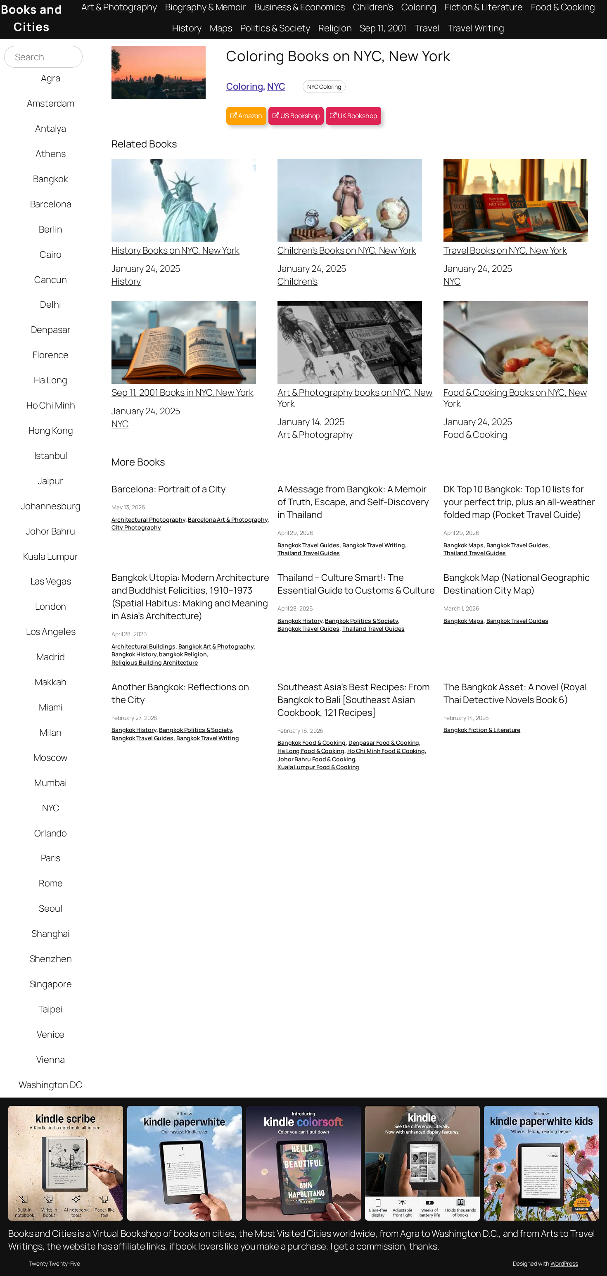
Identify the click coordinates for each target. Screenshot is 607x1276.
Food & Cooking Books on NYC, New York (515, 397)
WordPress (564, 1263)
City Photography (136, 527)
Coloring (244, 86)
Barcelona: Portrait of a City (168, 489)
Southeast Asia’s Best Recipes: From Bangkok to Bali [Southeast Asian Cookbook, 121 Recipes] (353, 700)
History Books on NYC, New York (175, 250)
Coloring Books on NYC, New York (338, 55)
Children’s (297, 281)
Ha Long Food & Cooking (310, 751)
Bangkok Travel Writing (373, 545)
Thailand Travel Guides (308, 553)
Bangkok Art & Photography (216, 646)
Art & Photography (315, 434)
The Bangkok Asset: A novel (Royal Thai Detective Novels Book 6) (515, 693)
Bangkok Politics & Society (361, 621)
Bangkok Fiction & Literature (481, 730)
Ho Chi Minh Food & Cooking (386, 751)
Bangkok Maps (463, 545)
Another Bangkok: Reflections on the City (180, 693)
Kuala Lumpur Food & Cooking (318, 767)
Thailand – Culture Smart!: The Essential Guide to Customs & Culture (356, 583)
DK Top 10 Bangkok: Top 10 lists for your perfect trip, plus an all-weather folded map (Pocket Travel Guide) (519, 502)
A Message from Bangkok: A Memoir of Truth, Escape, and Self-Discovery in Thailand (353, 502)
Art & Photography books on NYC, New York (355, 397)
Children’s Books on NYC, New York (346, 250)
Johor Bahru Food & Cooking (316, 759)
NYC (276, 86)
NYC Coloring (324, 86)
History (126, 281)
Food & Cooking (475, 434)
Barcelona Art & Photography (227, 519)
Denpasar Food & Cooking (384, 742)
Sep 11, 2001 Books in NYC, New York (182, 392)
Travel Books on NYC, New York (505, 250)
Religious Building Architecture (154, 662)
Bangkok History (133, 654)
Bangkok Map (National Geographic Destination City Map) (516, 583)
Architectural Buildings (143, 646)
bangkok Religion (182, 654)
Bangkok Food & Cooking (311, 742)
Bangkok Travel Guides (308, 545)
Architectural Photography (148, 519)
